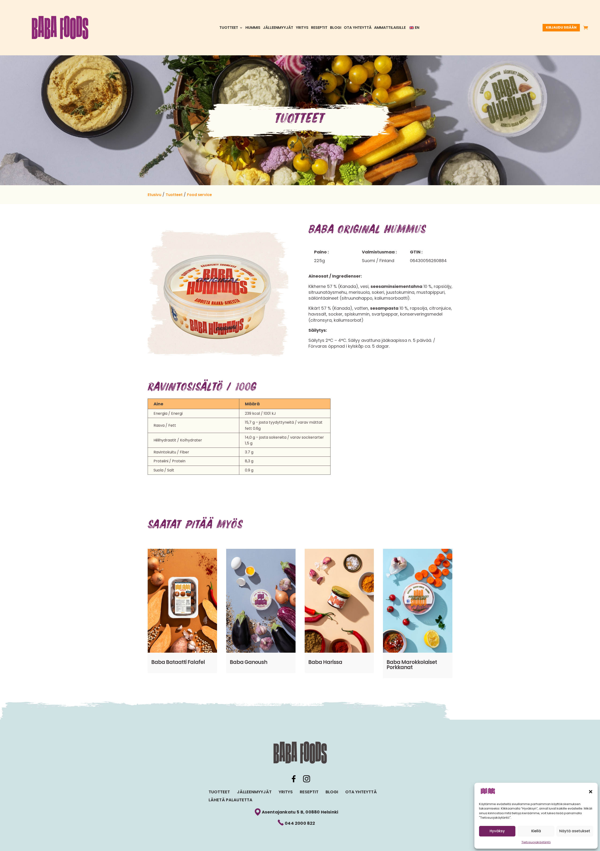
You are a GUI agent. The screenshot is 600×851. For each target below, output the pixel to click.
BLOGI (335, 28)
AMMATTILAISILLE (390, 28)
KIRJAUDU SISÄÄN (561, 27)
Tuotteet (228, 28)
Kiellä (536, 830)
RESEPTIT (319, 28)
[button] (590, 791)
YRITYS (302, 28)
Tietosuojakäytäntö (536, 842)
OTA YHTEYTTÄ (357, 28)
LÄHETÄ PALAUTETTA (230, 800)
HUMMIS (252, 28)
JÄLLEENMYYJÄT (278, 28)
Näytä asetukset (574, 830)
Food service (199, 194)
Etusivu (154, 194)
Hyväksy (497, 830)
